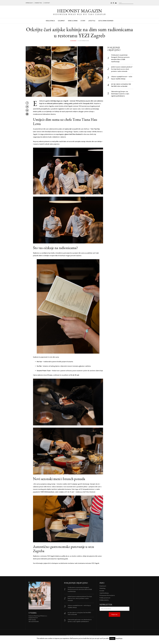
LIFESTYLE (91, 21)
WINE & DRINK (72, 21)
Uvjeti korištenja (104, 593)
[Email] (27, 114)
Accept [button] (112, 638)
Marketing (38, 3)
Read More (119, 638)
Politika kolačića (104, 600)
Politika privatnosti (105, 598)
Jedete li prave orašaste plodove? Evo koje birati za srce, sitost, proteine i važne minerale (121, 69)
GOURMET (61, 21)
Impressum (29, 3)
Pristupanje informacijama (107, 595)
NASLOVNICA (50, 21)
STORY (83, 21)
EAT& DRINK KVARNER (105, 21)
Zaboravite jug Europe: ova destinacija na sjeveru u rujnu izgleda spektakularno (120, 94)
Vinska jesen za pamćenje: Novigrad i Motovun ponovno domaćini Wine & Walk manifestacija (80, 589)
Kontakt (47, 3)
